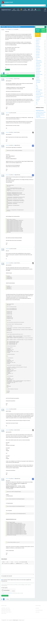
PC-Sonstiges (38, 97)
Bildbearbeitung (38, 65)
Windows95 (37, 55)
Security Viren (38, 66)
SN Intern (37, 100)
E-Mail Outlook (38, 68)
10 (40, 112)
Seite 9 (5, 610)
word (40, 113)
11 (44, 117)
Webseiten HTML (38, 94)
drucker (37, 116)
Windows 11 (38, 40)
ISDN (36, 85)
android (42, 113)
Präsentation (38, 69)
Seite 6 (7, 609)
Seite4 (3, 609)
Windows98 (37, 54)
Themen (29, 10)
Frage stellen (39, 10)
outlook (44, 112)
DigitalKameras (38, 80)
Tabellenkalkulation (39, 62)
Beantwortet (7, 78)
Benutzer (35, 10)
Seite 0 (2, 608)
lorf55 (14, 145)
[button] (4, 562)
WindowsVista (38, 46)
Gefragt (6, 29)
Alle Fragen (18, 10)
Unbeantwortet (25, 10)
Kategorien (32, 10)
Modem (37, 88)
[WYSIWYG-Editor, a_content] (17, 569)
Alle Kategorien (38, 38)
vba (39, 110)
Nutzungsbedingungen (39, 610)
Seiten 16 (2, 613)
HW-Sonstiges (38, 82)
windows (42, 110)
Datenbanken (12, 29)
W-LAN (37, 86)
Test (36, 102)
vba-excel (37, 113)
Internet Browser (38, 71)
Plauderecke (38, 99)
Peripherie (37, 77)
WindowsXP (38, 48)
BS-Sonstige (38, 57)
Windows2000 (38, 49)
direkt (5, 613)
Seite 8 (2, 610)
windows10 (38, 112)
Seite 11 (9, 610)
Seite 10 (7, 610)
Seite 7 (9, 609)
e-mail (43, 117)
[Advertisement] (23, 18)
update (39, 116)
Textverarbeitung (38, 60)
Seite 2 (7, 608)
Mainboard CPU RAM (39, 74)
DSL (36, 83)
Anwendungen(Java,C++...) (40, 96)
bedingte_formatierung (39, 117)
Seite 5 (5, 609)
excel (37, 110)
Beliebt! (21, 10)
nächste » (7, 73)
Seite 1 (5, 608)
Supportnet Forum (6, 9)
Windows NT (38, 51)
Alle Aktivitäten (14, 10)
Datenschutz (37, 612)
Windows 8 (37, 43)
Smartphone (38, 79)
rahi (13, 78)
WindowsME (38, 52)
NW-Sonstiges (38, 91)
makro (42, 112)
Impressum (37, 608)
